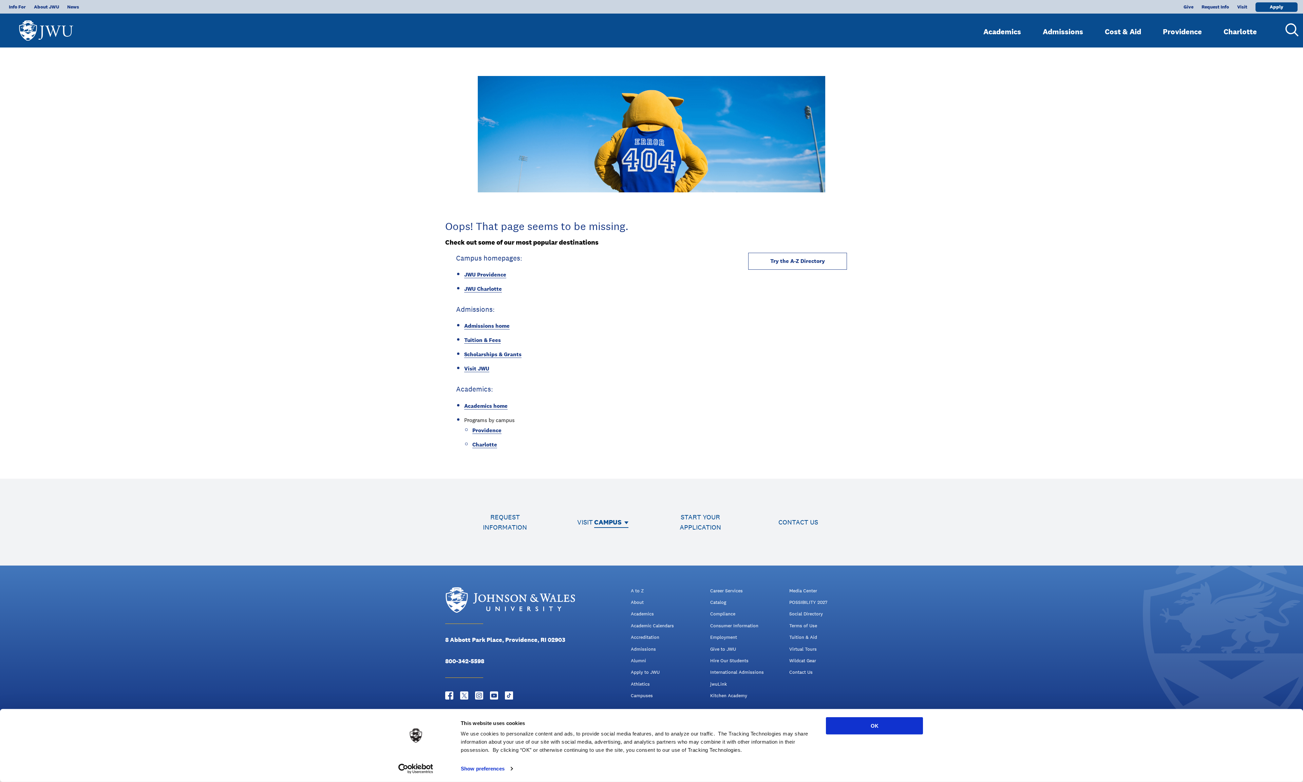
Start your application (700, 522)
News (73, 7)
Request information (505, 522)
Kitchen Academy (728, 695)
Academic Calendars (652, 626)
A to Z (637, 591)
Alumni (638, 660)
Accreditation (645, 637)
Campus (608, 522)
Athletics (640, 684)
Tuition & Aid (803, 637)
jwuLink (718, 684)
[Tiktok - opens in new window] (509, 695)
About (637, 602)
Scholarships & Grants (493, 354)
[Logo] (46, 27)
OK (875, 726)
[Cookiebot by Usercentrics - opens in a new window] (416, 769)
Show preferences (483, 768)
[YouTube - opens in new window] (494, 695)
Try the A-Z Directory (797, 261)
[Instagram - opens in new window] (479, 695)
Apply (1276, 7)
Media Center (803, 591)
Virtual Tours (803, 649)
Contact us (798, 522)
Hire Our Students (729, 660)
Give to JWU (723, 649)
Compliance (722, 614)
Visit (1242, 7)
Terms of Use (803, 626)
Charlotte (1240, 31)
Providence (1182, 31)
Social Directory (806, 614)
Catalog (718, 602)
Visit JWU (476, 368)
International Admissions (737, 672)
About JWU (46, 7)
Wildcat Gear (802, 660)
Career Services (726, 591)
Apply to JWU (645, 672)
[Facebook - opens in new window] (449, 695)
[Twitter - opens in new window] (464, 695)
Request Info (1215, 7)
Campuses (642, 695)
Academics (1002, 31)
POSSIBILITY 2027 (808, 602)
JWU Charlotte (483, 288)
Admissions (1063, 31)
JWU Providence (485, 274)
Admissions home (487, 325)
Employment (723, 637)
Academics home (486, 405)
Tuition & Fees (482, 340)
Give (1188, 7)
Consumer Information (734, 626)
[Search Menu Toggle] (1289, 30)
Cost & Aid (1123, 31)
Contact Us (801, 672)
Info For (17, 7)
